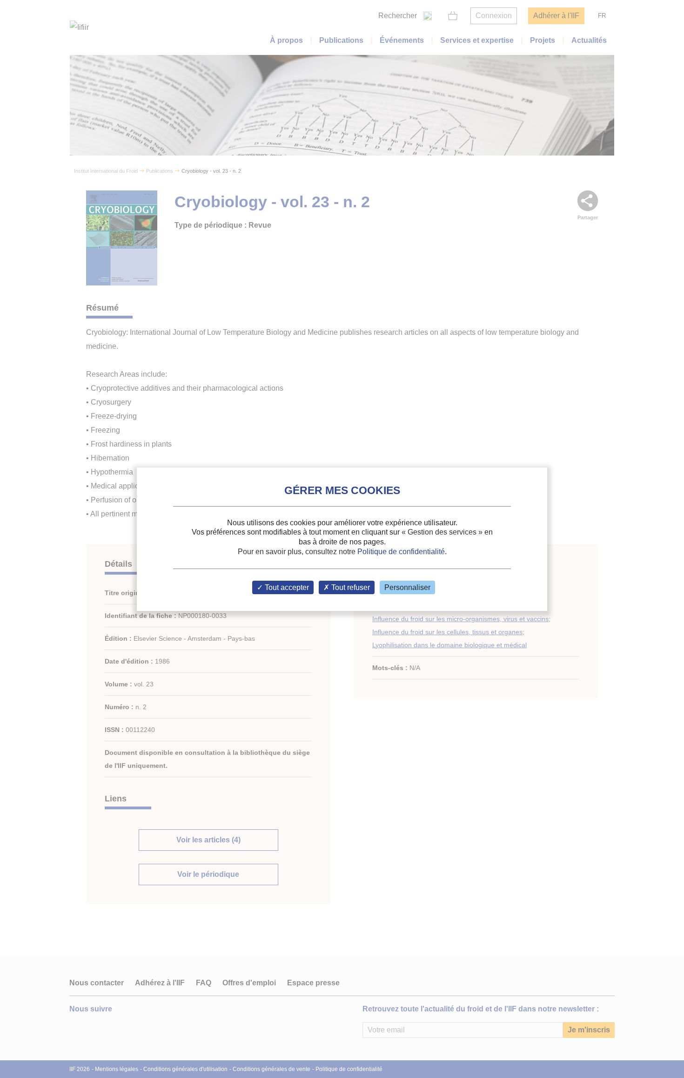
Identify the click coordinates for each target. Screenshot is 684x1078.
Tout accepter (286, 587)
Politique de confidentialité (401, 552)
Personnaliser (407, 587)
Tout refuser (349, 587)
